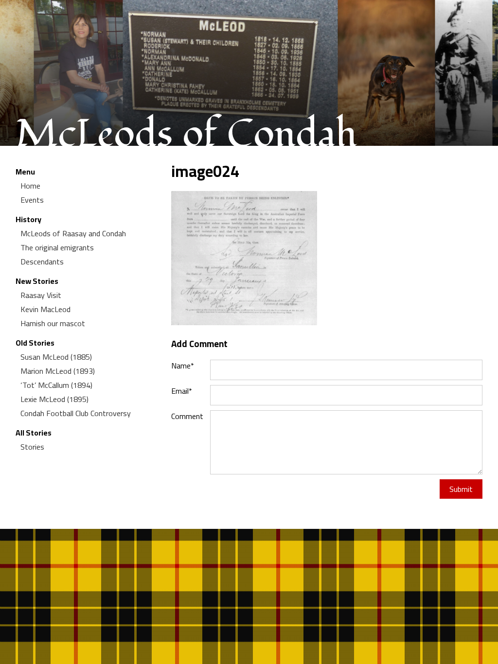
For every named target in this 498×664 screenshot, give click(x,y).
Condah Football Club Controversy (75, 413)
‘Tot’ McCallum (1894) (56, 385)
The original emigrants (57, 247)
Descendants (42, 261)
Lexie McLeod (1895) (54, 399)
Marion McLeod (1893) (57, 371)
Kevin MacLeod (45, 309)
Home (30, 186)
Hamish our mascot (52, 323)
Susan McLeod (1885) (56, 357)
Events (32, 200)
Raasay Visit (40, 295)
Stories (32, 447)
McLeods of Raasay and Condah (73, 233)
